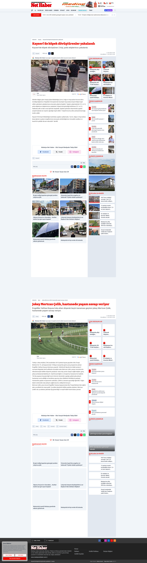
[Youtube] (111, 540)
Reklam (76, 551)
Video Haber (48, 10)
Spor (67, 10)
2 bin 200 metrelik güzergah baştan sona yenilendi (57, 15)
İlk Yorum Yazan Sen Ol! (61, 172)
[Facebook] (99, 540)
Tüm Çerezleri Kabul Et (14, 558)
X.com (61, 152)
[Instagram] (105, 540)
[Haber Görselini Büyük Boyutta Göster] (59, 76)
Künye (76, 549)
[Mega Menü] (32, 10)
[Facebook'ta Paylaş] (49, 53)
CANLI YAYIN (37, 540)
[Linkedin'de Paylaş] (78, 166)
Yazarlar (40, 10)
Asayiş (39, 39)
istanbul (53, 426)
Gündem (56, 10)
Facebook (46, 152)
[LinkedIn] (108, 540)
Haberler (34, 39)
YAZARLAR (51, 540)
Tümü (90, 10)
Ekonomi (73, 10)
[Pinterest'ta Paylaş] (81, 166)
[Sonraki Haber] (114, 15)
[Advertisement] (24, 35)
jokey (37, 316)
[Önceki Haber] (112, 15)
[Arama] (115, 10)
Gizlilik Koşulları (79, 554)
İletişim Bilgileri (107, 551)
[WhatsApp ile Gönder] (84, 166)
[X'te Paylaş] (52, 53)
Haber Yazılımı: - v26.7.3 (103, 561)
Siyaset (62, 10)
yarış (44, 426)
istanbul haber (62, 426)
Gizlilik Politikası (93, 551)
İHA (41, 94)
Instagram (76, 152)
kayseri (37, 53)
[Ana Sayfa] (35, 10)
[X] (102, 540)
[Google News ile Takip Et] (81, 94)
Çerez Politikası (9, 555)
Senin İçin (109, 10)
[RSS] (115, 540)
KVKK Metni (20, 555)
